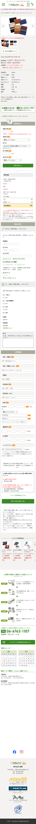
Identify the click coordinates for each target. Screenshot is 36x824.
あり (7, 275)
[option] (18, 26)
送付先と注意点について (9, 277)
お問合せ (28, 5)
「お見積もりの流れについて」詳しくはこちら (14, 116)
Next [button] (32, 26)
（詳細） (19, 269)
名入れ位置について (11, 51)
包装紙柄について (7, 328)
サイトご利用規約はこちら (18, 495)
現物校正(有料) (21, 264)
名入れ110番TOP (5, 13)
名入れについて (7, 148)
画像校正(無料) (9, 264)
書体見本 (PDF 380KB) (19, 258)
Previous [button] (3, 26)
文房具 (13, 13)
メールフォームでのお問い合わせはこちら (20, 642)
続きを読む (4, 101)
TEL (32, 5)
